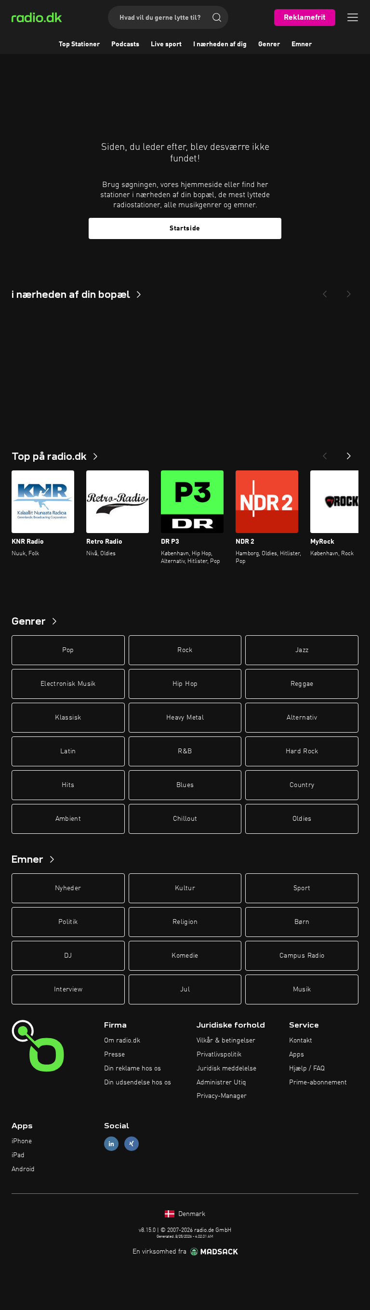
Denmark (190, 1214)
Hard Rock (302, 751)
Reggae (302, 684)
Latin (68, 751)
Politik (68, 922)
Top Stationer (79, 44)
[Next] (348, 291)
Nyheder (68, 888)
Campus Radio (301, 955)
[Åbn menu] (352, 17)
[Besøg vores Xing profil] (131, 1144)
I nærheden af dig (220, 44)
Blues (185, 785)
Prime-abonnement (318, 1082)
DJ (68, 955)
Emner (301, 44)
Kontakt (300, 1040)
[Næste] (348, 453)
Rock (184, 650)
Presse (114, 1054)
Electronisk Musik (68, 684)
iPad (18, 1155)
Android (23, 1169)
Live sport (166, 44)
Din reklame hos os (132, 1068)
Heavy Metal (185, 717)
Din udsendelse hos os (137, 1082)
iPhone (22, 1141)
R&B (185, 751)
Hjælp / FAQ (307, 1068)
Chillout (185, 818)
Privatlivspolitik (219, 1054)
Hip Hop (185, 684)
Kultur (185, 888)
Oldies (302, 818)
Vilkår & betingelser (226, 1040)
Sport (302, 888)
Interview (68, 989)
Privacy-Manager (222, 1096)
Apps (296, 1054)
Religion (185, 922)
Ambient (68, 818)
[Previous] (324, 291)
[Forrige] (324, 453)
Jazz (301, 650)
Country (302, 785)
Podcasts (125, 44)
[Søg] (217, 17)
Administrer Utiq (221, 1082)
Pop (68, 650)
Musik (302, 989)
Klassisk (68, 717)
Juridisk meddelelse (226, 1068)
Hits (68, 785)
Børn (301, 922)
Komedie (185, 955)
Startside (185, 228)
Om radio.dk (122, 1040)
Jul (185, 989)
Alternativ (302, 717)
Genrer (269, 44)
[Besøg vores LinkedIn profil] (111, 1144)
